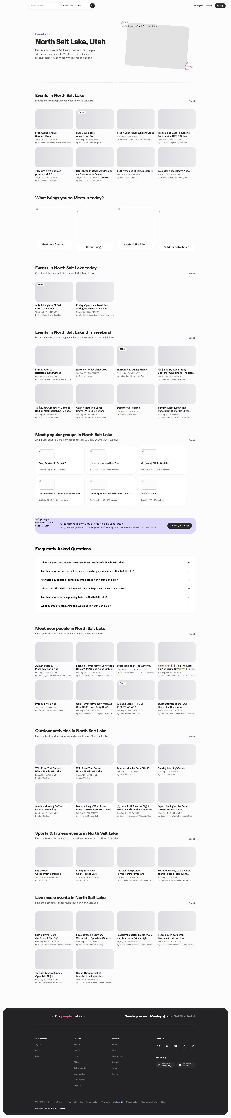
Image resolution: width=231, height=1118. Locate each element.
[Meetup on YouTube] (176, 1046)
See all (192, 101)
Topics (77, 1056)
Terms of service (75, 1102)
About (115, 1045)
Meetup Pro (117, 1056)
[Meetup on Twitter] (167, 1046)
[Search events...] (92, 5)
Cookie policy (132, 1102)
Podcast (115, 1074)
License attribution (149, 1102)
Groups (77, 1045)
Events (77, 1050)
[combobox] (74, 5)
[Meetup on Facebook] (158, 1046)
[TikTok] (193, 1046)
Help (37, 1056)
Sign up (38, 1045)
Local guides (79, 1074)
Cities (76, 1062)
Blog (114, 1050)
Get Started (183, 1016)
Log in (38, 1050)
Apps (114, 1068)
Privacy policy (92, 1102)
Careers (115, 1062)
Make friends (79, 1080)
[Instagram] (184, 1046)
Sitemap (77, 1086)
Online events (80, 1068)
